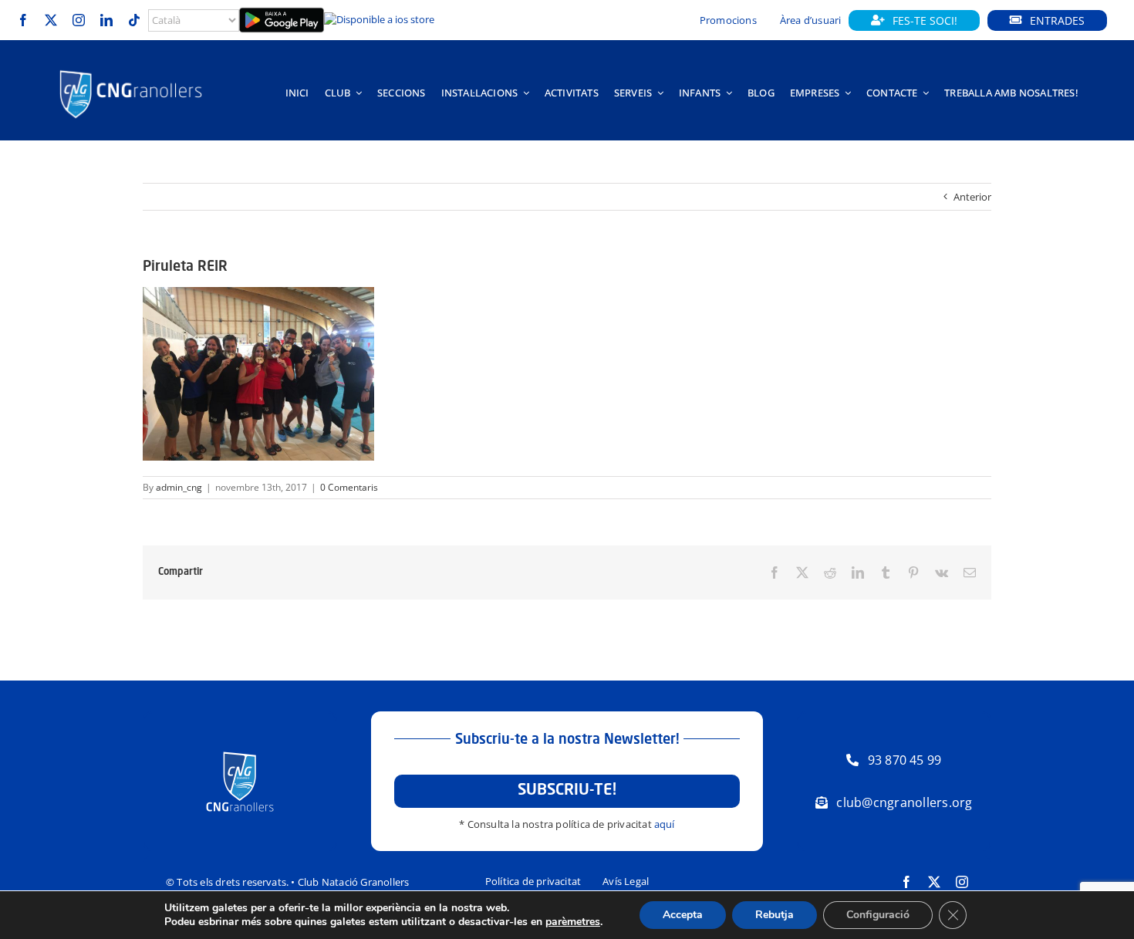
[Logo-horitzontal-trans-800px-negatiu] (131, 70)
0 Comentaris (349, 487)
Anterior (972, 197)
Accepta (683, 914)
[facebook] (23, 20)
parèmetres (572, 922)
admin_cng (179, 487)
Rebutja (774, 914)
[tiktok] (134, 20)
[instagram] (79, 20)
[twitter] (51, 20)
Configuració (878, 914)
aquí (664, 824)
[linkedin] (106, 20)
